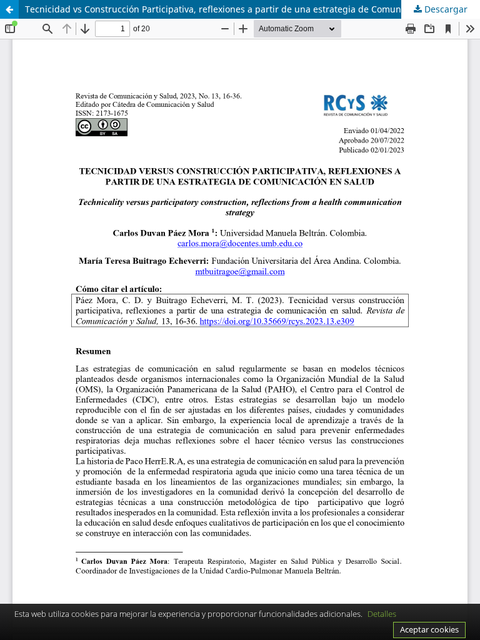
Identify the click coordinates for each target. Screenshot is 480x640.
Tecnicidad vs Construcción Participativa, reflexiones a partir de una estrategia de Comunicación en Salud (247, 9)
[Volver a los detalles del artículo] (9, 9)
